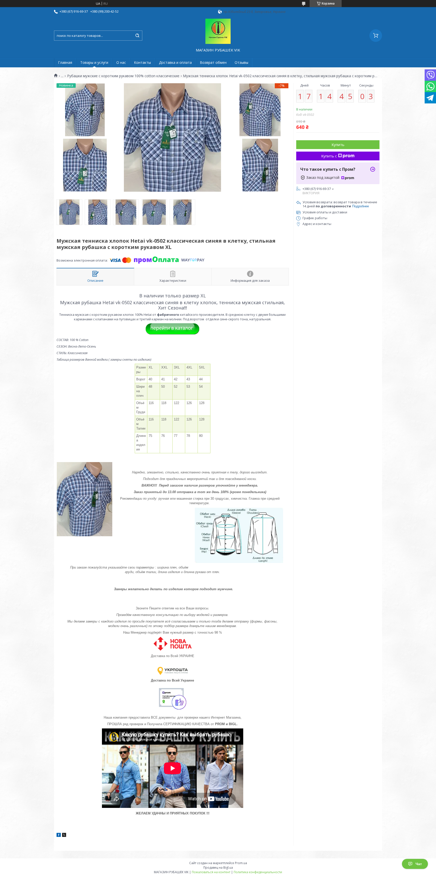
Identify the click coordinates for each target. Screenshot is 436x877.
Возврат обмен (213, 62)
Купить (338, 144)
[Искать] (137, 36)
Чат (419, 864)
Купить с (329, 155)
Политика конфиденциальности (258, 872)
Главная (65, 62)
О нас (121, 62)
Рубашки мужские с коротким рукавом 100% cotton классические (123, 76)
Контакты (142, 62)
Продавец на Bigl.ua (218, 867)
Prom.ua (241, 863)
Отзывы (241, 62)
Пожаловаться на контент (211, 872)
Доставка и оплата (175, 62)
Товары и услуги (94, 62)
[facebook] (59, 835)
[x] (64, 835)
